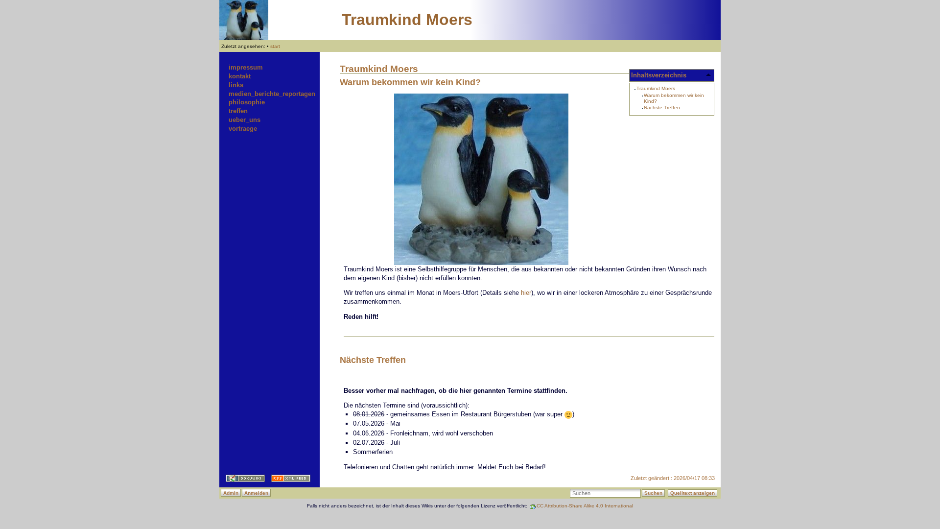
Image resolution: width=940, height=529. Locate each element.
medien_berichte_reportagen (272, 93)
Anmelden (256, 493)
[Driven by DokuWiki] (242, 480)
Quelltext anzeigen (692, 493)
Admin (230, 493)
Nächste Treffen (662, 107)
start (275, 46)
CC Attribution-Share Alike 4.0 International (585, 505)
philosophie (247, 102)
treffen (238, 111)
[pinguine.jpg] (529, 179)
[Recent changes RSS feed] (287, 480)
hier (526, 292)
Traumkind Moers (407, 19)
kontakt (240, 76)
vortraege (243, 128)
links (236, 85)
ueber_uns (244, 119)
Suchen (653, 493)
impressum (246, 67)
